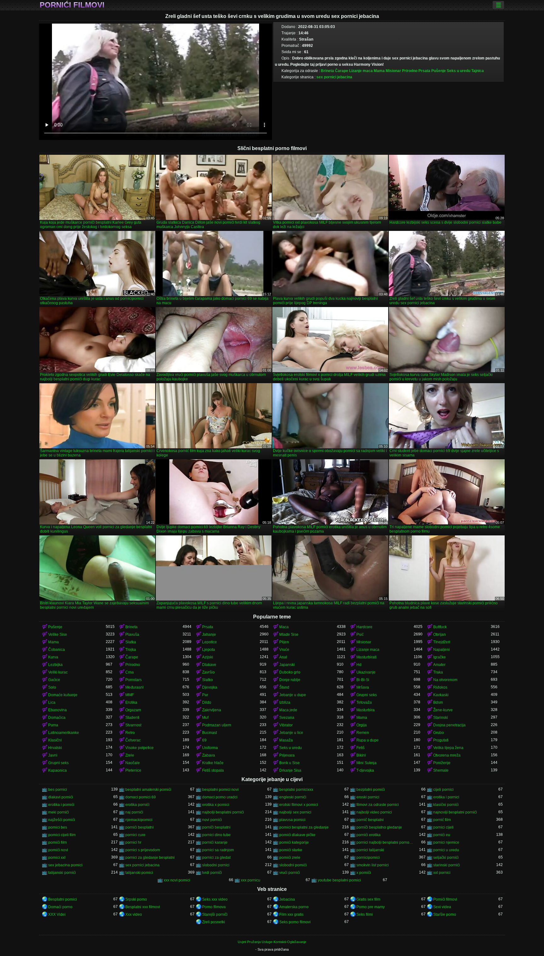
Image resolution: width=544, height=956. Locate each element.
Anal (283, 657)
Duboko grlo (289, 672)
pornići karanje (215, 842)
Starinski (440, 717)
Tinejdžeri (441, 642)
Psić (360, 634)
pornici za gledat (216, 857)
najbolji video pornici (374, 812)
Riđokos (440, 687)
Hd (358, 664)
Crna (129, 672)
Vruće (284, 649)
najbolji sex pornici (295, 812)
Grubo (438, 732)
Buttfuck (440, 627)
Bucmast (209, 732)
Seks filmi (364, 914)
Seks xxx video (215, 899)
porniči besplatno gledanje (379, 827)
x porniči (363, 872)
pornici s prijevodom (142, 850)
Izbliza (284, 702)
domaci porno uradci (219, 797)
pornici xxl (56, 857)
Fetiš (360, 748)
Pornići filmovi (72, 5)
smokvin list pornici (372, 865)
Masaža (286, 740)
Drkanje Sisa (290, 770)
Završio (208, 672)
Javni (52, 755)
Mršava (362, 687)
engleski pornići (292, 797)
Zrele (129, 755)
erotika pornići (137, 804)
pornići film (57, 842)
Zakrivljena (211, 710)
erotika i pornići (61, 804)
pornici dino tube (216, 835)
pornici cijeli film (62, 835)
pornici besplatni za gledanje (304, 827)
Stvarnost (133, 725)
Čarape (341, 71)
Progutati (441, 740)
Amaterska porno (294, 907)
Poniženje (441, 763)
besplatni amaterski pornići (148, 789)
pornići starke (290, 850)
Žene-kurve (443, 710)
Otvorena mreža (447, 755)
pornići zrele (289, 857)
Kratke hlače (213, 763)
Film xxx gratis (291, 914)
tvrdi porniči (212, 872)
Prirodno (409, 71)
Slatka (130, 642)
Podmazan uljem (216, 725)
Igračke (439, 657)
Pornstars (133, 680)
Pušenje (438, 71)
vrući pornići (289, 872)
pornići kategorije (294, 842)
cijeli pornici (443, 789)
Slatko (207, 680)
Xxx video (133, 914)
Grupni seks (366, 695)
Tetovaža (364, 702)
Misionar (393, 71)
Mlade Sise (288, 634)
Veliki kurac (58, 672)
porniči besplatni (216, 827)
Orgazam (133, 710)
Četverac (133, 740)
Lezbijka (55, 664)
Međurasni (134, 687)
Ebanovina (57, 710)
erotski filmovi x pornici (298, 804)
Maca (284, 627)
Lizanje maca (361, 71)
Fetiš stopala (213, 770)
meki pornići (58, 812)
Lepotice (209, 642)
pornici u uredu (446, 850)
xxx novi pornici (177, 880)
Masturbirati (366, 657)
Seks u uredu (458, 71)
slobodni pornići (293, 865)
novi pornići (212, 820)
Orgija (361, 725)
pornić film (442, 820)
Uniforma (210, 748)
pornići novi (58, 850)
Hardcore (364, 627)
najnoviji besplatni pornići (455, 812)
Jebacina (287, 899)
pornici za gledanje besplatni (150, 857)
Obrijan (439, 634)
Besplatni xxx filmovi (142, 907)
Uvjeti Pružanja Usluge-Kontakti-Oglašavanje (272, 942)
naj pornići (134, 812)
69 (204, 740)
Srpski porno (136, 899)
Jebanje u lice (291, 732)
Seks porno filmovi (295, 922)
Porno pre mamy (370, 907)
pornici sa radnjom (218, 850)
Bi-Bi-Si (362, 680)
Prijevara (287, 755)
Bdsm (438, 702)
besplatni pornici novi (220, 789)
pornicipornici (368, 857)
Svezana (286, 717)
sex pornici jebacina (334, 77)
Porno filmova (214, 907)
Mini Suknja (366, 763)
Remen (362, 732)
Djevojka (209, 687)
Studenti (132, 717)
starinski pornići (446, 865)
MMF (129, 695)
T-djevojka (365, 770)
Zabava (208, 755)
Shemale (441, 770)
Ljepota (208, 649)
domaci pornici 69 (140, 797)
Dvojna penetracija (449, 725)
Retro (130, 732)
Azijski (207, 657)
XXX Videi (56, 914)
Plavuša (132, 634)
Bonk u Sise (289, 763)
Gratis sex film (368, 899)
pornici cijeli (443, 827)
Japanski (287, 664)
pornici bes (57, 827)
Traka (438, 672)
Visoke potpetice (139, 748)
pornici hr (133, 842)
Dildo (206, 702)
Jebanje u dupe (292, 695)
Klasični (55, 740)
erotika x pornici (215, 804)
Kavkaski (441, 695)
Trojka (130, 649)
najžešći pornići (61, 820)
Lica (51, 702)
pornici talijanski (370, 850)
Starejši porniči (215, 914)
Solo (52, 687)
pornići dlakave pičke (297, 835)
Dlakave (209, 664)
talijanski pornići (62, 872)
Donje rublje (289, 680)
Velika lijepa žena (448, 748)
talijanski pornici (139, 872)
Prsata (424, 71)
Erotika (131, 702)
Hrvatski (55, 748)
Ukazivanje (366, 672)
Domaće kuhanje (62, 695)
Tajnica (477, 71)
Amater (439, 664)
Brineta (327, 71)
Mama (379, 71)
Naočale (132, 763)
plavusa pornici (292, 820)
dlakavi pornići (60, 797)
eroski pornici (367, 797)
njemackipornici (138, 820)
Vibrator (286, 725)
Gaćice (54, 680)
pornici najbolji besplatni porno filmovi (385, 842)
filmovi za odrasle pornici (377, 804)
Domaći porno (60, 907)
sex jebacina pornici (65, 865)
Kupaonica (57, 770)
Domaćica (56, 717)
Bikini (361, 755)
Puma (53, 725)
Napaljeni (441, 649)
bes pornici (57, 789)
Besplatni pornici (62, 899)
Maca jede (288, 710)
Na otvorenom (445, 680)
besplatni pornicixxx (296, 789)
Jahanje (209, 634)
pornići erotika (368, 835)
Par (205, 695)
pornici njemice (446, 842)
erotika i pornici (446, 797)
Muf (205, 717)
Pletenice (133, 770)
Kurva (53, 657)
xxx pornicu (250, 880)
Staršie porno (444, 914)
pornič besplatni (370, 820)
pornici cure (135, 835)
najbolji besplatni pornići (223, 812)
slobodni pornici (216, 865)
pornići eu (441, 835)
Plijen (284, 642)
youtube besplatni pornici (339, 880)
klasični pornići (446, 804)
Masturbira (365, 710)
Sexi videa (442, 907)
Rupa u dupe (367, 740)
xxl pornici (441, 872)
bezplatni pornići (370, 789)
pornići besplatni (139, 827)
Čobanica (56, 649)
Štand (284, 687)
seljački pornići (446, 857)
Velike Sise (57, 634)
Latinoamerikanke (63, 732)
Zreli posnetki (213, 922)
